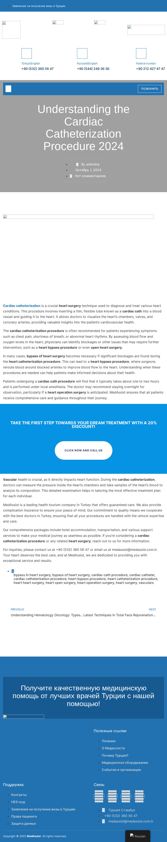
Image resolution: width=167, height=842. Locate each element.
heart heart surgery (29, 583)
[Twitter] (112, 796)
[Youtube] (139, 796)
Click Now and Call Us (84, 450)
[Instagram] (126, 796)
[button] (8, 88)
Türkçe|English (30, 63)
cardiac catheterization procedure (40, 579)
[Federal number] (141, 53)
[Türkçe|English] (26, 53)
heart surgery (126, 583)
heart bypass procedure (87, 579)
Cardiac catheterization (21, 306)
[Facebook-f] (99, 796)
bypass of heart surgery (71, 575)
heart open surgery (60, 583)
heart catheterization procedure (132, 579)
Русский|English (87, 63)
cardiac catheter (141, 575)
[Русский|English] (82, 53)
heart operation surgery (95, 583)
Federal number (146, 63)
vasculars (146, 583)
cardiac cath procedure (109, 575)
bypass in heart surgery (32, 575)
